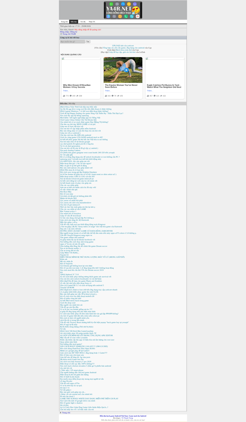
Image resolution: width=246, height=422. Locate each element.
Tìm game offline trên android (72, 237)
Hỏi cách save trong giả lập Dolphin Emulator (78, 172)
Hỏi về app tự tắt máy (68, 325)
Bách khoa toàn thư (124, 50)
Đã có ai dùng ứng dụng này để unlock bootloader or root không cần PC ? (90, 157)
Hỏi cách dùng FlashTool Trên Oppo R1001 (77, 348)
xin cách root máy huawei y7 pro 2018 (75, 362)
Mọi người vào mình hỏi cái (71, 305)
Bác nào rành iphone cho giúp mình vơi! (76, 168)
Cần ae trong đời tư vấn (69, 250)
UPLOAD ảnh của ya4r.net (123, 46)
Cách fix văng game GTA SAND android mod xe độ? (81, 137)
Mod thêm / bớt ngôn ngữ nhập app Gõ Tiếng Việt (80, 118)
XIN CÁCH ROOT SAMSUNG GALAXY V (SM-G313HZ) (84, 346)
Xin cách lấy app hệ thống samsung (74, 115)
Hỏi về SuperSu (66, 264)
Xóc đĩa (82, 22)
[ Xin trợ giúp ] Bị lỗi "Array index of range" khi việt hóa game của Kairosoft (91, 227)
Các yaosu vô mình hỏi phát (71, 200)
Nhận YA (92, 22)
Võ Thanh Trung (127, 418)
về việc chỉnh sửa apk (69, 190)
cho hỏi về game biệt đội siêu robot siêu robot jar (79, 316)
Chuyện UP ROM (67, 287)
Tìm (87, 42)
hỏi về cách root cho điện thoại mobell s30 (77, 296)
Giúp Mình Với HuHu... (69, 253)
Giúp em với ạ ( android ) (70, 133)
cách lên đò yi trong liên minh (72, 320)
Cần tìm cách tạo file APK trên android (75, 135)
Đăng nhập (64, 32)
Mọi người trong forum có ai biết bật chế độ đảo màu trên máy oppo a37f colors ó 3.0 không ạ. (98, 233)
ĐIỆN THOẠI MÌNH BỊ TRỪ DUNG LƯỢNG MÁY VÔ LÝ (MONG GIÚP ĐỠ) (92, 257)
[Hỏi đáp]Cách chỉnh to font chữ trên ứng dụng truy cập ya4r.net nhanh (88, 290)
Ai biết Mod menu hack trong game (74, 301)
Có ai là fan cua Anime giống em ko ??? (76, 309)
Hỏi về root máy (66, 194)
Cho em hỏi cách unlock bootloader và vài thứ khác (81, 279)
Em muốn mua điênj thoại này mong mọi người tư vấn (82, 379)
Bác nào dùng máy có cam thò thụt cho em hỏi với (80, 131)
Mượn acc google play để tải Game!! (74, 351)
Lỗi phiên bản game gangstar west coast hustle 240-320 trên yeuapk (87, 153)
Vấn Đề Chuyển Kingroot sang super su (76, 235)
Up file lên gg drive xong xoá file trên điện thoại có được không (85, 109)
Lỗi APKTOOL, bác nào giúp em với (75, 161)
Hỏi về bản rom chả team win (72, 355)
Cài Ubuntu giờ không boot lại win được (76, 266)
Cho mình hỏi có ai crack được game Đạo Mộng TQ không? (84, 122)
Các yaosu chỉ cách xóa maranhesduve (75, 203)
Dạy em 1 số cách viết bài (70, 229)
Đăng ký (73, 32)
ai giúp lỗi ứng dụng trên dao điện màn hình (77, 311)
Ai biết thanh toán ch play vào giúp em (75, 183)
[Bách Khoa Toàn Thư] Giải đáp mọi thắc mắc (78, 107)
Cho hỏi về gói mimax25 (70, 205)
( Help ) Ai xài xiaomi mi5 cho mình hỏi (76, 394)
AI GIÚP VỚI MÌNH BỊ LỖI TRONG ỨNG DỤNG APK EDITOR (86, 335)
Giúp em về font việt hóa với (71, 126)
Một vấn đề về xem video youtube (74, 338)
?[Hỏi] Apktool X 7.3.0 (69, 274)
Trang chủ (64, 22)
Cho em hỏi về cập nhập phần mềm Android (78, 129)
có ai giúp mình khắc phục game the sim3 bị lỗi (79, 292)
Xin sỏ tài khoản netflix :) (70, 248)
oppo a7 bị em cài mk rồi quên (72, 244)
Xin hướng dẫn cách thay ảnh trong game (76, 242)
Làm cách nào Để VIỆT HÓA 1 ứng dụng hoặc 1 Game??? (83, 353)
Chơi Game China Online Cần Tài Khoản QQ (78, 120)
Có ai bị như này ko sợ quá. (71, 385)
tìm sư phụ (64, 405)
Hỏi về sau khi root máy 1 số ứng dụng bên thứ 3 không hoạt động (87, 268)
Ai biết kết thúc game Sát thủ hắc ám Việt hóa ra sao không (84, 139)
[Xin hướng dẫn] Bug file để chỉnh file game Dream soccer (83, 246)
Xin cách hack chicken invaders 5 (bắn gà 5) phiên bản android (85, 366)
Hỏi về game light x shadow (71, 403)
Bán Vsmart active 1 (68, 211)
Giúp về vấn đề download (70, 216)
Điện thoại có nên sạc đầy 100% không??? (77, 364)
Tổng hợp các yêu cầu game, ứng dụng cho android (123, 48)
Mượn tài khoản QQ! (68, 198)
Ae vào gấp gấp (66, 155)
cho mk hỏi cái (66, 368)
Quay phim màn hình (68, 342)
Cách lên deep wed (67, 303)
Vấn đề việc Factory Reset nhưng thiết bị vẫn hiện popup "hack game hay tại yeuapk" (94, 322)
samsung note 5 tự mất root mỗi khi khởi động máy (80, 159)
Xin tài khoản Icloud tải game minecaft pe (77, 179)
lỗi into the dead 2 (67, 396)
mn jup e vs (64, 388)
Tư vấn (63, 329)
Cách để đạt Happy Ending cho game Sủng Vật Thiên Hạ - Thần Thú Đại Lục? (91, 113)
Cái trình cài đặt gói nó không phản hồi (76, 196)
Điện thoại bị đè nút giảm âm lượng (74, 375)
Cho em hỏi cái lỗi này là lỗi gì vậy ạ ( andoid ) (79, 148)
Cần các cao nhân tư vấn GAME (73, 209)
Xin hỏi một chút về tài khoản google (75, 142)
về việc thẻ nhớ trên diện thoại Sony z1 (75, 283)
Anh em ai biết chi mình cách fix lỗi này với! (78, 187)
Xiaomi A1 (64, 255)
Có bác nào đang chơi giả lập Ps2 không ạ (77, 218)
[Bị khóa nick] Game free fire (72, 359)
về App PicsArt (66, 381)
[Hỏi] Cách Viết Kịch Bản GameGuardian (76, 331)
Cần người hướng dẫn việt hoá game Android (78, 372)
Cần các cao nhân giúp (69, 185)
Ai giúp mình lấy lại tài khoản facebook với (77, 240)
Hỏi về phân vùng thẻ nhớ (70, 298)
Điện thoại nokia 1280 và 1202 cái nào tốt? (77, 176)
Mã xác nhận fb (66, 261)
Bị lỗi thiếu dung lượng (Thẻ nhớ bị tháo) (76, 327)
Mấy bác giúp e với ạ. (69, 222)
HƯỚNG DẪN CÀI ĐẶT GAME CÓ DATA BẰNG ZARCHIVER (86, 231)
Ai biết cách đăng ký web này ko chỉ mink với (78, 181)
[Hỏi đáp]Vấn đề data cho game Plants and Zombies (81, 281)
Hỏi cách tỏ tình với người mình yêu (74, 318)
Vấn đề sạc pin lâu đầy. (69, 307)
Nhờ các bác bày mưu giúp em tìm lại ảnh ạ (77, 207)
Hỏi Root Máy (65, 192)
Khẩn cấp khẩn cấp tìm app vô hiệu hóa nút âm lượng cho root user (87, 340)
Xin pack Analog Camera (70, 150)
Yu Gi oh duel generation (70, 146)
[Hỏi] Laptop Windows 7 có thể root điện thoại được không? (84, 111)
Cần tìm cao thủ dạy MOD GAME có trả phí (77, 124)
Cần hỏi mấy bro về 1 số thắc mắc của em (77, 409)
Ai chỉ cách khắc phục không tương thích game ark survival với (85, 277)
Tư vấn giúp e (65, 390)
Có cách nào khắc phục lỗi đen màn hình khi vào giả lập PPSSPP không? (89, 314)
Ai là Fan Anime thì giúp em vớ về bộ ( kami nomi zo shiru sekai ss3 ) (88, 174)
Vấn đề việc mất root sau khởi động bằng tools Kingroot (82, 224)
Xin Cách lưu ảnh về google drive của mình (77, 401)
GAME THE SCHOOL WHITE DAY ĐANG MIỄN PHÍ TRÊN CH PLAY (89, 399)
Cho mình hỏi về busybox (70, 213)
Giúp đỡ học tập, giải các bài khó (122, 52)
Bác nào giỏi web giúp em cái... (72, 392)
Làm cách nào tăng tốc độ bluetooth (74, 220)
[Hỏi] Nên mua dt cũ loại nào (72, 170)
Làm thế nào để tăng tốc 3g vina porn (75, 357)
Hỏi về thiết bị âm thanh (69, 377)
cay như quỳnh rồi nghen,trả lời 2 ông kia (77, 144)
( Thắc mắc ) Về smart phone (71, 370)
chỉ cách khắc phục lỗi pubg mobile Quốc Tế (78, 333)
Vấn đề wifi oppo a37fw (70, 383)
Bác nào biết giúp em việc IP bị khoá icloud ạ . (79, 294)
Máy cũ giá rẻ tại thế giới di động (73, 166)
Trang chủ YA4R (69, 34)
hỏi (61, 272)
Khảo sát (63, 259)
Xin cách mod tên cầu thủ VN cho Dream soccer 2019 (82, 270)
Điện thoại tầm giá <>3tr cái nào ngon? (75, 163)
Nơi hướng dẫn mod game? (71, 344)
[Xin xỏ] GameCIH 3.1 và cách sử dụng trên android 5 (82, 285)
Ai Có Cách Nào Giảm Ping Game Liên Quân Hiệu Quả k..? (84, 407)
